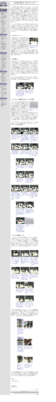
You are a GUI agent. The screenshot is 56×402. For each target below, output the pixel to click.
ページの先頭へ (36, 389)
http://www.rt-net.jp (15, 381)
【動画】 (12, 135)
